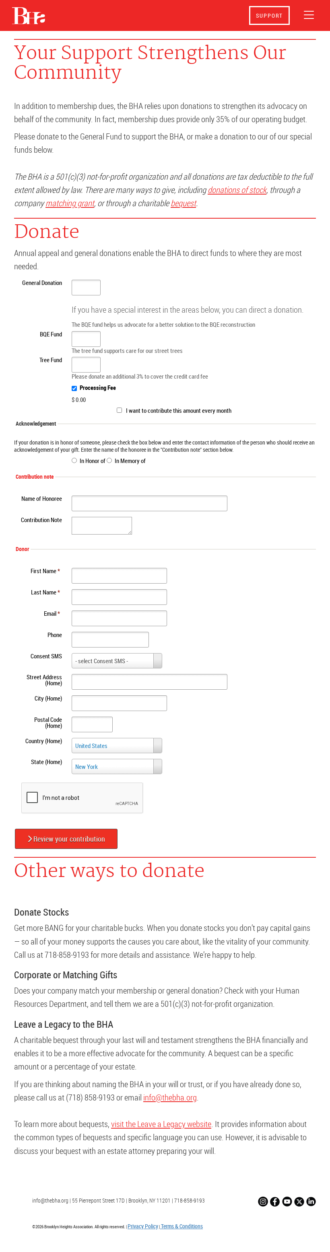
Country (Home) (43, 741)
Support (269, 15)
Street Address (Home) (44, 680)
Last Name (45, 592)
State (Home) (46, 762)
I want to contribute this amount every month (178, 410)
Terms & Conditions (181, 1226)
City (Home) (48, 698)
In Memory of (130, 461)
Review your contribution (68, 839)
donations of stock (237, 189)
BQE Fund (51, 334)
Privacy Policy (143, 1226)
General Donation (42, 283)
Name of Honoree (41, 498)
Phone (54, 635)
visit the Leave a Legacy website (161, 1123)
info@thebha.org (170, 1097)
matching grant (69, 203)
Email (52, 613)
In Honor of (92, 461)
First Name (45, 571)
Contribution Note (41, 520)
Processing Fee (98, 387)
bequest (183, 203)
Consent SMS (46, 656)
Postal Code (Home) (48, 722)
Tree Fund (50, 360)
